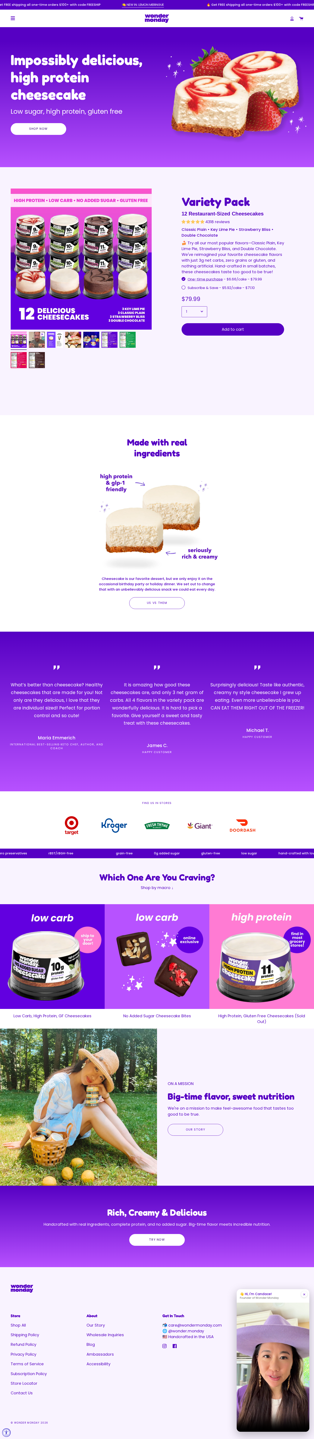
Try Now (157, 1240)
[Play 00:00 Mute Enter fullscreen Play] (81, 259)
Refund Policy (23, 1344)
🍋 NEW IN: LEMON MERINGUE (143, 5)
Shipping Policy (25, 1334)
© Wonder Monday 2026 (29, 1422)
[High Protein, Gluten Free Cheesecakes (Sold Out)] (261, 956)
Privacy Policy (23, 1354)
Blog (91, 1344)
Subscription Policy (29, 1373)
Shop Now (38, 129)
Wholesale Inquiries (105, 1334)
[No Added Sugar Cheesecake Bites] (157, 956)
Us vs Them (157, 603)
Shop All (18, 1325)
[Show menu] (12, 18)
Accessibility (98, 1364)
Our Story (195, 1130)
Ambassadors (100, 1354)
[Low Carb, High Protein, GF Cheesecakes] (52, 956)
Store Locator (24, 1383)
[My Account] (292, 18)
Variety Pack (216, 201)
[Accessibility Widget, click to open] (6, 1432)
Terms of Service (27, 1364)
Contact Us (22, 1393)
